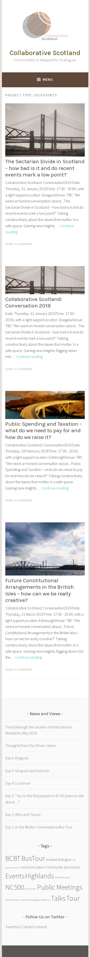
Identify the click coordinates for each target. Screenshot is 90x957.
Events (14, 875)
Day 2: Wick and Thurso (23, 814)
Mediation (65, 877)
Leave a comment (18, 244)
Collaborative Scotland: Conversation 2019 (33, 302)
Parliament (30, 888)
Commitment (12, 867)
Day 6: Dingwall (16, 758)
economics (72, 867)
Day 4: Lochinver (17, 783)
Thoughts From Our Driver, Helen (30, 745)
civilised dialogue (58, 859)
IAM (57, 877)
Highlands (39, 875)
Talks (58, 898)
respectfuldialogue (30, 899)
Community (54, 867)
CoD (74, 860)
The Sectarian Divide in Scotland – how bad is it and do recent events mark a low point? (44, 168)
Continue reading (29, 356)
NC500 (14, 887)
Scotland (45, 899)
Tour (73, 898)
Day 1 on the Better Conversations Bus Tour (38, 827)
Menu (48, 79)
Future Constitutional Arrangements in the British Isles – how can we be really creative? (39, 590)
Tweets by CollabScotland (26, 926)
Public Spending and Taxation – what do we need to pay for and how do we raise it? (43, 430)
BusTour (33, 858)
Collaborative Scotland (45, 53)
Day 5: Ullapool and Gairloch (27, 770)
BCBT (13, 858)
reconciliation (12, 899)
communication (32, 867)
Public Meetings (59, 887)
